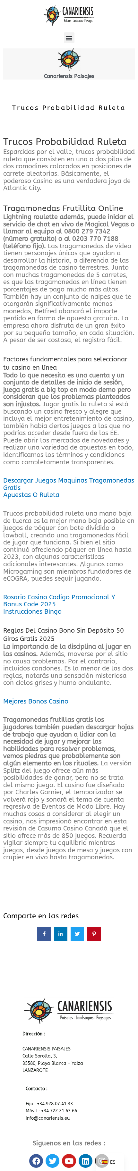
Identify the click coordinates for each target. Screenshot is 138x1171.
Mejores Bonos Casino (35, 701)
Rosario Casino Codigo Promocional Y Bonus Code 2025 (59, 601)
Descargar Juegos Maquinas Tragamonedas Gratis (68, 484)
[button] (69, 37)
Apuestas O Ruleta (31, 495)
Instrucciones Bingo (32, 611)
